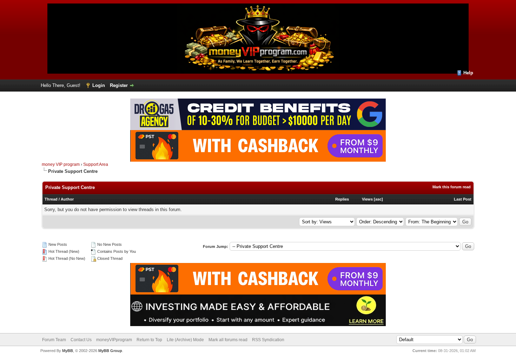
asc (378, 199)
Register (119, 85)
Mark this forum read (451, 187)
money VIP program (61, 164)
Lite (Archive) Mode (185, 339)
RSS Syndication (268, 339)
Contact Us (81, 339)
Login (98, 85)
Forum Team (54, 339)
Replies (342, 199)
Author (67, 199)
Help (468, 72)
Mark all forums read (228, 339)
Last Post (462, 199)
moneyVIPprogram (114, 339)
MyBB (67, 351)
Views (367, 199)
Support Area (95, 164)
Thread (51, 199)
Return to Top (149, 339)
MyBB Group (110, 351)
